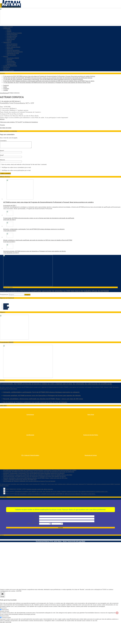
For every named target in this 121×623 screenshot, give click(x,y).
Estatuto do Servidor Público (90, 435)
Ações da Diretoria (12, 44)
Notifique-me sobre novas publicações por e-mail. (16, 170)
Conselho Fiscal (11, 37)
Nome (1, 150)
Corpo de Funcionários (13, 50)
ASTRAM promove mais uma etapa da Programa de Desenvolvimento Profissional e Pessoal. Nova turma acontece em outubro (48, 202)
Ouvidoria (6, 69)
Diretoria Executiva (12, 34)
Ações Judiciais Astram (13, 47)
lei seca (52, 484)
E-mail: (36, 516)
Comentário (3, 140)
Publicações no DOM (13, 53)
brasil (24, 484)
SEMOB (112, 484)
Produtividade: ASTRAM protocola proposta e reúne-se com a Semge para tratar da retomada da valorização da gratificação (38, 218)
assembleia (13, 484)
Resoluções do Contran (91, 455)
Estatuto (9, 31)
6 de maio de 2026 (8, 242)
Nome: (37, 518)
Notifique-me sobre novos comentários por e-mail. (16, 167)
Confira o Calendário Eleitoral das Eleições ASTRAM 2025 (19, 479)
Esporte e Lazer (11, 64)
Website (2, 160)
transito (2, 485)
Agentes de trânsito (6, 484)
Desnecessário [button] (4, 616)
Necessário (5, 609)
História (9, 30)
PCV (85, 484)
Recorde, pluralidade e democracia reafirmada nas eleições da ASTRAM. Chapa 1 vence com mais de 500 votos (43, 399)
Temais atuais (11, 61)
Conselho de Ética (12, 36)
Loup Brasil (82, 541)
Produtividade (90, 484)
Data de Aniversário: (33, 523)
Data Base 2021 (36, 484)
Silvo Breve (6, 67)
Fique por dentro (11, 62)
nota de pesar (75, 484)
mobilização (69, 484)
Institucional (6, 28)
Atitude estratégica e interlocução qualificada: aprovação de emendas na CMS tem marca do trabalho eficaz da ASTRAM (37, 240)
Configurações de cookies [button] (7, 591)
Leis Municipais (30, 435)
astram (18, 484)
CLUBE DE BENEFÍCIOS (10, 66)
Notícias (5, 56)
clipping (27, 484)
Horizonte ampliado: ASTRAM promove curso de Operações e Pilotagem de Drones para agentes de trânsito (34, 251)
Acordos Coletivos (12, 45)
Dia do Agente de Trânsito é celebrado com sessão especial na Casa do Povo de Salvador (35, 402)
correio (30, 484)
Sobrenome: (35, 521)
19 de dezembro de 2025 (10, 253)
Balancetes (10, 48)
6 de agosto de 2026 (9, 205)
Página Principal (8, 27)
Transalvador (117, 484)
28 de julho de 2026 (9, 219)
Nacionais (9, 59)
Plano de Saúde (11, 55)
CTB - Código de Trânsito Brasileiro (30, 455)
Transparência (7, 42)
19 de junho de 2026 (9, 230)
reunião (95, 484)
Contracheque (30, 414)
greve (48, 484)
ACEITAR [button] (18, 591)
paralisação (81, 484)
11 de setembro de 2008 (7, 101)
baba (21, 484)
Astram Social (11, 39)
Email (1, 155)
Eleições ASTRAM (8, 70)
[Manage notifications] (117, 612)
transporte (6, 485)
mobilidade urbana (61, 484)
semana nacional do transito (103, 484)
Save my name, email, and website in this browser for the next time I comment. (24, 164)
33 (0, 484)
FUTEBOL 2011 (43, 484)
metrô (55, 484)
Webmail (9, 41)
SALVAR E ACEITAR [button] (5, 622)
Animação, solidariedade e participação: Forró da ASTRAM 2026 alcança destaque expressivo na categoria (33, 229)
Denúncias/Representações (15, 52)
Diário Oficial (90, 414)
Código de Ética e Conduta (14, 33)
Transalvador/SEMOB (13, 58)
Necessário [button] (3, 608)
